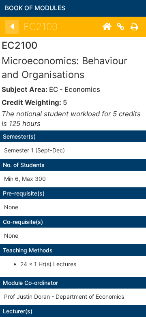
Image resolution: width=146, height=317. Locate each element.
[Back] (12, 27)
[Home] (107, 27)
